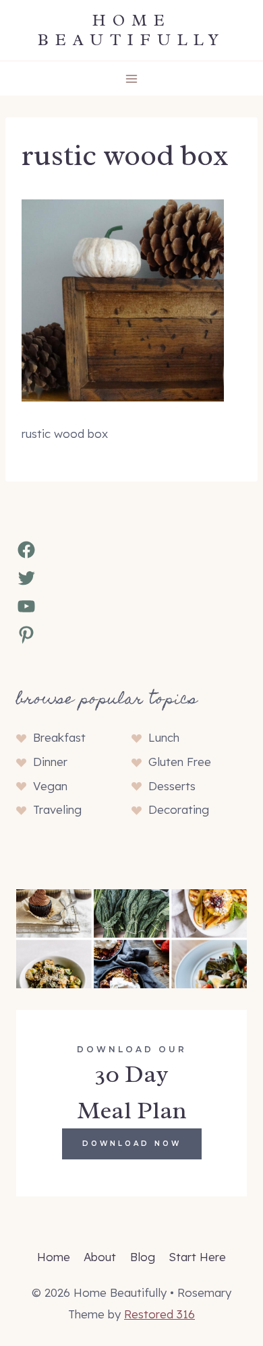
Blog (142, 1257)
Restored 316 (159, 1314)
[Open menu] (131, 78)
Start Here (197, 1257)
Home (53, 1257)
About (100, 1257)
